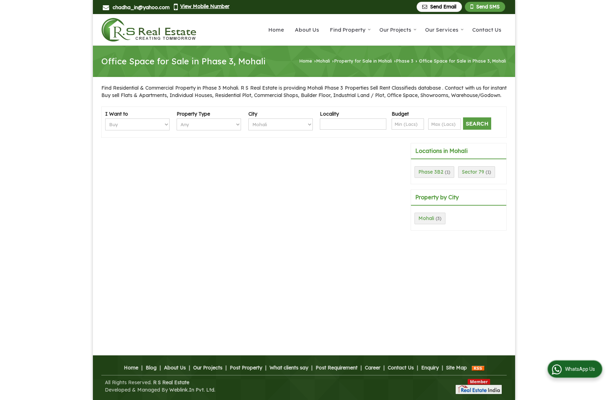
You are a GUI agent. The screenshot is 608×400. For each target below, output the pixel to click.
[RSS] (478, 367)
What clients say (289, 367)
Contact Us (486, 29)
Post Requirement (336, 367)
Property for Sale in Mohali (363, 61)
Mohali (323, 61)
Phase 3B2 (430, 172)
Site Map (456, 367)
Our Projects (395, 29)
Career (372, 367)
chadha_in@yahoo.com (141, 7)
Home (276, 29)
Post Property (246, 367)
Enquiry (430, 367)
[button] (204, 6)
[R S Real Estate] (148, 30)
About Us (307, 29)
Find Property (348, 29)
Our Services (441, 29)
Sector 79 (473, 172)
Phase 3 (404, 61)
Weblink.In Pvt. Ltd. (192, 390)
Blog (151, 367)
